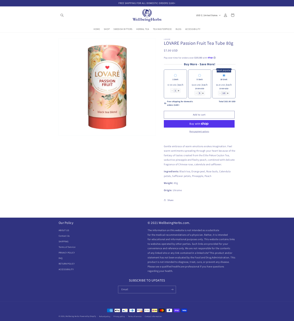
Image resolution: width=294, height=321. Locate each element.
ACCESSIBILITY (66, 269)
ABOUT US (64, 230)
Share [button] (170, 199)
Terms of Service (67, 247)
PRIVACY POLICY (67, 252)
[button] (62, 15)
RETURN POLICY (67, 263)
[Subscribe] (172, 289)
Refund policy (104, 316)
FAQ (61, 258)
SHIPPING (64, 241)
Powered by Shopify (88, 316)
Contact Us (64, 235)
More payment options (199, 131)
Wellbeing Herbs (72, 316)
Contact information (153, 316)
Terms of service (135, 316)
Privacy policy (119, 316)
